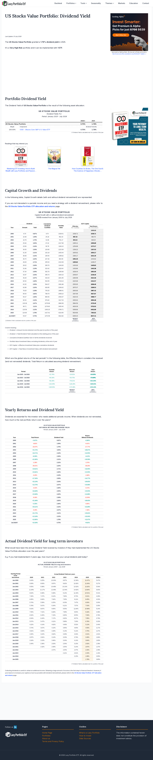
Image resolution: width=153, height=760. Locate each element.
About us (46, 738)
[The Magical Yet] (54, 156)
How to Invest (85, 736)
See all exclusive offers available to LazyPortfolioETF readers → (129, 54)
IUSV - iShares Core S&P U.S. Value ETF (35, 130)
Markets (121, 3)
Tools (82, 3)
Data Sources (85, 738)
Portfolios (70, 3)
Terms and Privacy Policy (53, 741)
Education (133, 3)
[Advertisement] (54, 27)
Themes (108, 3)
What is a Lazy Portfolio (89, 733)
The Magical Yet (54, 169)
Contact (145, 3)
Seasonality (96, 3)
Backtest (58, 3)
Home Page (47, 733)
